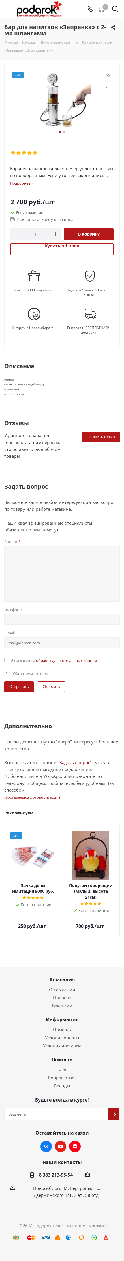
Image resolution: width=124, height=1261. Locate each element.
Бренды (62, 1086)
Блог (62, 1069)
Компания (62, 979)
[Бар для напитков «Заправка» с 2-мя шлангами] (62, 100)
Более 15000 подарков (33, 290)
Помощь (62, 1029)
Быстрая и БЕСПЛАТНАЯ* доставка (88, 330)
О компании (62, 989)
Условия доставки (62, 1046)
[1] (13, 153)
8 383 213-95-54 (56, 1175)
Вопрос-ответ (62, 1077)
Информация (62, 1019)
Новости (62, 997)
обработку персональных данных (66, 660)
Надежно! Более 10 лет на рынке (89, 292)
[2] (19, 153)
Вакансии (62, 1006)
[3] (24, 153)
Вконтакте (46, 1146)
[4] (30, 153)
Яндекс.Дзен (75, 1146)
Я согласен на (54, 660)
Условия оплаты (62, 1037)
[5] (35, 153)
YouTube (60, 1146)
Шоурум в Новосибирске (33, 328)
